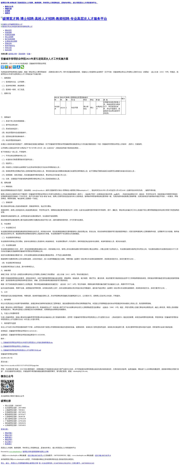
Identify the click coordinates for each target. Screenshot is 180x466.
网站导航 (8, 433)
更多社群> (4, 429)
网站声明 (8, 439)
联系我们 (8, 444)
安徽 (28, 54)
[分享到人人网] (18, 67)
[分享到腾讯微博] (14, 67)
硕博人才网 (44, 451)
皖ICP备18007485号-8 (103, 455)
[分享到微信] (22, 67)
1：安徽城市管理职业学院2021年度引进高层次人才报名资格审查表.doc (27, 342)
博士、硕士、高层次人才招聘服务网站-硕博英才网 (19, 463)
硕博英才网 (12, 54)
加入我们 (8, 442)
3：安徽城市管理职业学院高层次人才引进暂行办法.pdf (21, 350)
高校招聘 (22, 54)
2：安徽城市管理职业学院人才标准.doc (15, 346)
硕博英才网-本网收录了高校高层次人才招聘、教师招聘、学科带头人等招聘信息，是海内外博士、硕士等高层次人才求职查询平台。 (49, 3)
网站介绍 (8, 435)
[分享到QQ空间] (6, 67)
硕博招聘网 (35, 451)
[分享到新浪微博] (10, 67)
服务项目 (8, 437)
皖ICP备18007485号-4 (36, 455)
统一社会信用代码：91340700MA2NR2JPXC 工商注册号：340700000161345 (66, 463)
